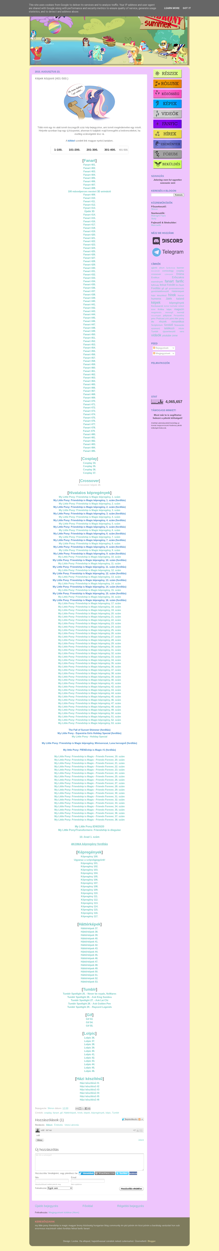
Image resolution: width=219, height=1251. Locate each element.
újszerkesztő (169, 331)
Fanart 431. (89, 271)
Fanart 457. (89, 358)
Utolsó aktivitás (72, 1125)
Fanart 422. (89, 241)
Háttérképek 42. (89, 945)
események (157, 281)
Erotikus (155, 277)
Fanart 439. (89, 298)
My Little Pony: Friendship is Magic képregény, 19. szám (89, 610)
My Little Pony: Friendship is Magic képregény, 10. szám (89, 557)
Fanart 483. (89, 444)
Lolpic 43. (89, 1061)
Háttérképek (89, 924)
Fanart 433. (89, 278)
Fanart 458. (89, 361)
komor (166, 306)
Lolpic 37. (89, 1041)
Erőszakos (178, 277)
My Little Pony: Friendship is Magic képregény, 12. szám (89, 570)
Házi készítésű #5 (89, 1096)
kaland (180, 298)
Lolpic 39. (89, 1047)
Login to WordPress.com (105, 1173)
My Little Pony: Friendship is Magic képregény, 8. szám (89, 543)
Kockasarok (157, 306)
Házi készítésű (89, 1078)
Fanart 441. (89, 304)
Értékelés (58, 1125)
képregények (97, 1113)
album (161, 268)
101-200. (74, 149)
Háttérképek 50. (89, 971)
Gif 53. (89, 1019)
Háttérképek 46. (89, 958)
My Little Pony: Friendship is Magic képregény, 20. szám (89, 613)
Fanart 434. (89, 281)
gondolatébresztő (160, 291)
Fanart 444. (89, 314)
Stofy (153, 218)
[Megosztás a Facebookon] (86, 1108)
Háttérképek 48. (89, 965)
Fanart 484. (89, 447)
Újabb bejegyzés (46, 1206)
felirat (163, 284)
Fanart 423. (89, 244)
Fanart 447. (89, 324)
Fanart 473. (89, 411)
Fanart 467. (89, 391)
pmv (153, 318)
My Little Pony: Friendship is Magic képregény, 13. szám (89, 577)
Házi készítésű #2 (89, 1086)
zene (175, 335)
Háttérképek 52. (89, 978)
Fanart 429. (89, 264)
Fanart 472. (89, 407)
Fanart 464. (89, 381)
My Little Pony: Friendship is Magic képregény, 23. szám (89, 623)
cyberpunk (169, 274)
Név (37, 1177)
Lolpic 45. (89, 1067)
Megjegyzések (162, 353)
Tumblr (89, 989)
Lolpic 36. (89, 1037)
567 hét (49, 1130)
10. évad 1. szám (89, 837)
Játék (169, 298)
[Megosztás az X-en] (83, 1108)
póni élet (174, 318)
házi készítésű (159, 295)
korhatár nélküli (177, 306)
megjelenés (156, 312)
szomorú (155, 328)
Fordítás (155, 288)
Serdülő (168, 324)
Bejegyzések (161, 348)
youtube (166, 335)
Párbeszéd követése (141, 1119)
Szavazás (179, 325)
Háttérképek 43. (89, 948)
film (177, 285)
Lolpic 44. (89, 1064)
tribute (181, 328)
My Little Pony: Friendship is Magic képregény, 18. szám (89, 606)
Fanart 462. (89, 374)
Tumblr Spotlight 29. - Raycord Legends (89, 1007)
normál (180, 312)
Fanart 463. (89, 377)
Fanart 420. (89, 234)
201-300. (92, 149)
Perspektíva (179, 315)
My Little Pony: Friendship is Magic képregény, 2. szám (89, 503)
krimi (153, 309)
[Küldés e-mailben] (77, 1108)
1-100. (58, 149)
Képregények (89, 852)
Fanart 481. (89, 437)
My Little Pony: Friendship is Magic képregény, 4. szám (89, 517)
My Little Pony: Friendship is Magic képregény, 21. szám (89, 616)
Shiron (51, 1108)
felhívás (155, 285)
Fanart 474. (89, 414)
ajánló (154, 268)
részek (163, 321)
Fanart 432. (89, 274)
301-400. (110, 149)
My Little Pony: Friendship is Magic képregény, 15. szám (89, 590)
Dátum (49, 1125)
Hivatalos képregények (89, 493)
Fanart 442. (89, 308)
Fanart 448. (89, 328)
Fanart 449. (89, 331)
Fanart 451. (89, 338)
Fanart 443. (89, 311)
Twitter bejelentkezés (122, 1173)
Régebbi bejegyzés (130, 1206)
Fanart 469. (89, 397)
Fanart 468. (89, 394)
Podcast (160, 318)
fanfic (180, 281)
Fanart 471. (89, 404)
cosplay (48, 1113)
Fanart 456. (89, 354)
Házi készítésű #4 (89, 1093)
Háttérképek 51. (89, 975)
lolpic (108, 1113)
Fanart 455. (89, 351)
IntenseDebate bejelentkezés (86, 1173)
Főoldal (88, 1206)
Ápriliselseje (170, 268)
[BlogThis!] (80, 1108)
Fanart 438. (89, 294)
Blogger (151, 1241)
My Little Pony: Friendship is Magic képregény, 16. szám (89, 597)
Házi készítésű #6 (89, 1099)
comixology (168, 271)
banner (180, 268)
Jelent (141, 1140)
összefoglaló (156, 316)
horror (181, 295)
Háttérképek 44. (89, 951)
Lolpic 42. (89, 1057)
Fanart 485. (89, 451)
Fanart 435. (89, 284)
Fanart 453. (89, 344)
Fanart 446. (89, 321)
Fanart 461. (89, 371)
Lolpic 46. (89, 1071)
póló (167, 318)
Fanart (89, 160)
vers (182, 331)
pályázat (167, 315)
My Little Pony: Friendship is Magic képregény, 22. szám (89, 620)
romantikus (178, 321)
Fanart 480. (89, 434)
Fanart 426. (89, 254)
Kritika (161, 309)
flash (181, 285)
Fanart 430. (89, 268)
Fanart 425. (89, 251)
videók (156, 335)
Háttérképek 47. (89, 961)
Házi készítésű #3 (89, 1089)
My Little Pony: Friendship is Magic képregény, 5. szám (89, 523)
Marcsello (156, 225)
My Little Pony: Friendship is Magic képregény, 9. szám (89, 550)
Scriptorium (157, 325)
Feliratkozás (41, 1188)
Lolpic (89, 1033)
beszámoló (155, 271)
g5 (163, 288)
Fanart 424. (89, 248)
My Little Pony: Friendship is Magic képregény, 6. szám (89, 530)
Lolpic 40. (89, 1051)
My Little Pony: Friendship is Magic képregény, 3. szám (89, 510)
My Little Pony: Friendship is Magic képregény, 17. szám (89, 603)
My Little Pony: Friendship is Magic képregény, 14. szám (89, 583)
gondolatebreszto (176, 288)
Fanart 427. (89, 258)
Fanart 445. (89, 318)
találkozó (169, 328)
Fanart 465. (89, 384)
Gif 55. (89, 1025)
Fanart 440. (89, 301)
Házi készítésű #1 (89, 1083)
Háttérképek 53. (89, 981)
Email (73, 1177)
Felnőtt (171, 284)
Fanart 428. (89, 261)
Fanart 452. (89, 341)
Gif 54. (89, 1022)
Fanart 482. (89, 441)
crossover (156, 274)
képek (87, 1113)
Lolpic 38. (89, 1044)
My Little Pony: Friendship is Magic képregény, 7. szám (89, 537)
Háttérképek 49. (89, 968)
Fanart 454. (89, 347)
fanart (56, 1113)
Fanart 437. (89, 291)
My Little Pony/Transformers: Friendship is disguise (89, 830)
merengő (169, 312)
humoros (156, 298)
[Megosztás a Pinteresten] (89, 1108)
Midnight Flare (158, 216)
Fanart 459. (89, 364)
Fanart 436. (89, 288)
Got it (187, 8)
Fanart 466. (89, 387)
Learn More (172, 8)
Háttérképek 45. (89, 955)
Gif (89, 1015)
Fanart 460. (89, 367)
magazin (179, 309)
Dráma (180, 273)
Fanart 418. (89, 228)
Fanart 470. (89, 401)
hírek (80, 1113)
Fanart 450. (89, 334)
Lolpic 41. (89, 1054)
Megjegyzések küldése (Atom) (64, 1212)
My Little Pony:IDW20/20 (89, 826)
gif (61, 1113)
